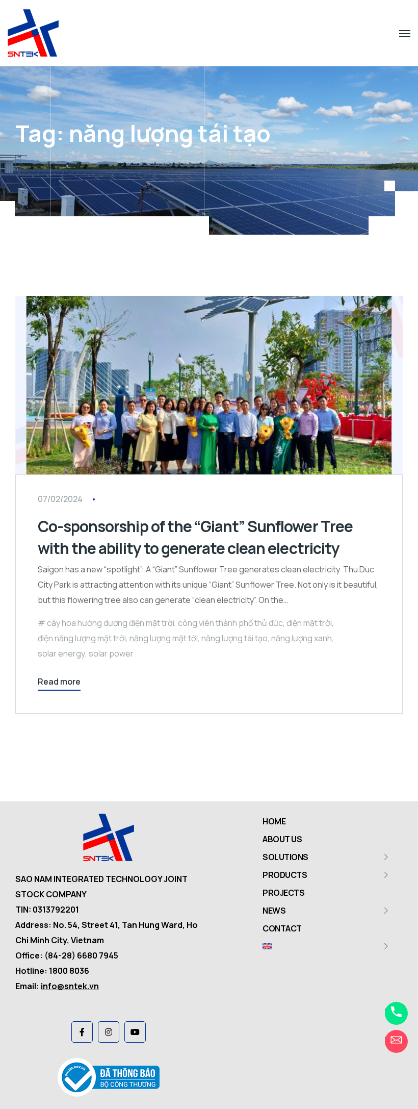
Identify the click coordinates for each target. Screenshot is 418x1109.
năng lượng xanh (301, 638)
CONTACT (282, 928)
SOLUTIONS (285, 857)
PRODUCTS (285, 874)
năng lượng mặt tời (163, 638)
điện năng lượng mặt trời (82, 638)
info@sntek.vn (70, 986)
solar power (111, 653)
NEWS (274, 910)
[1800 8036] (396, 1013)
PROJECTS (283, 892)
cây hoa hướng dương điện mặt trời (110, 622)
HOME (274, 821)
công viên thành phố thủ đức (230, 622)
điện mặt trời (309, 622)
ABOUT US (282, 839)
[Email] (396, 1041)
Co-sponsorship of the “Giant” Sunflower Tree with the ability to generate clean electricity (195, 537)
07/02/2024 (60, 499)
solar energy (61, 653)
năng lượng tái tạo (234, 638)
